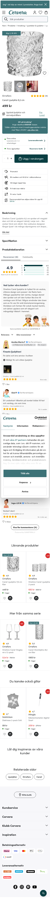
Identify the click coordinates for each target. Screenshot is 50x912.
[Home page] (18, 13)
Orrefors (27, 776)
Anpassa (23, 482)
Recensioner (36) (10, 256)
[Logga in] (34, 12)
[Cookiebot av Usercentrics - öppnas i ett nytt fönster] (35, 418)
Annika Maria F (18, 342)
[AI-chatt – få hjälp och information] (43, 893)
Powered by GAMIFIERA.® (25, 532)
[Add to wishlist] (44, 73)
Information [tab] (22, 426)
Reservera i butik (36, 148)
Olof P (14, 392)
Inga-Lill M (16, 503)
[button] (6, 19)
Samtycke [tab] (8, 426)
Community (28, 256)
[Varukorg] (46, 12)
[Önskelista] (40, 12)
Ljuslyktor (12, 776)
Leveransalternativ (35, 140)
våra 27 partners (18, 440)
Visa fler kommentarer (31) (25, 527)
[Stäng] (45, 4)
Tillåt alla (25, 473)
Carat (39, 776)
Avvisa (25, 491)
